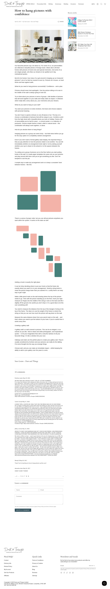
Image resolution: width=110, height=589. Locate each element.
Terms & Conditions (37, 560)
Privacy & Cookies (37, 563)
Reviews (34, 572)
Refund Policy (8, 566)
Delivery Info (7, 563)
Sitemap (34, 575)
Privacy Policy (41, 506)
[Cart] (105, 4)
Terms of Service (49, 506)
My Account (7, 569)
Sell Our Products (9, 572)
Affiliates (6, 575)
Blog (33, 569)
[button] (30, 4)
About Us (35, 566)
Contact (6, 560)
